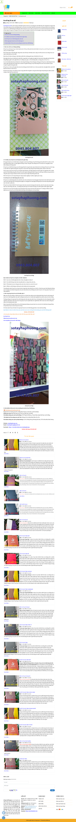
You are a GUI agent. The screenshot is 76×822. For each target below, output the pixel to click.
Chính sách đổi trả (60, 801)
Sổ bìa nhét (64, 41)
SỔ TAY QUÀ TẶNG (24, 642)
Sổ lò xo (63, 35)
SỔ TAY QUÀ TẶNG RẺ (24, 553)
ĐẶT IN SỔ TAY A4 (23, 504)
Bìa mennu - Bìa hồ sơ (66, 59)
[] (8, 33)
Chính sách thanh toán (60, 803)
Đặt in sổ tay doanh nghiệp (25, 741)
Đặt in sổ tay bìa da (24, 519)
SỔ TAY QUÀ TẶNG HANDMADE (26, 589)
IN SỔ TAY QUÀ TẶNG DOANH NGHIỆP (28, 708)
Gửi (52, 790)
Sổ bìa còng (64, 53)
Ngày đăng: (6, 22)
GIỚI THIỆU (31, 13)
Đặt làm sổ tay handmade (25, 457)
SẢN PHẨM (37, 13)
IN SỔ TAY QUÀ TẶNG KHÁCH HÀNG (27, 692)
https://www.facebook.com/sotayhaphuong (34, 811)
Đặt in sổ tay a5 (23, 490)
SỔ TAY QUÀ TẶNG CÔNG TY (26, 624)
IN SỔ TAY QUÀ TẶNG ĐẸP (25, 659)
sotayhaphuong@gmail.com (13, 425)
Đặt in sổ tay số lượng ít (25, 607)
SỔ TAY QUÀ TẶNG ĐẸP (25, 535)
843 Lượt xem (20, 22)
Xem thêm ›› (6, 453)
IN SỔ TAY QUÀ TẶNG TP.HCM (26, 724)
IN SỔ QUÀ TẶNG (23, 758)
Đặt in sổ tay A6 (23, 475)
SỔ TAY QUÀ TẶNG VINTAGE (26, 571)
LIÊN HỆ (53, 13)
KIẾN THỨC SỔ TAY (46, 13)
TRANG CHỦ (24, 13)
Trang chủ (6, 16)
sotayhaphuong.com (12, 423)
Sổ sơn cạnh (64, 47)
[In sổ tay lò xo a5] (1, 1)
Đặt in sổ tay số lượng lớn (25, 676)
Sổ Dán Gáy (64, 29)
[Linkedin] (13, 432)
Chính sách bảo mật (60, 798)
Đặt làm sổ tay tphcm (24, 439)
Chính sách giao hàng (60, 806)
